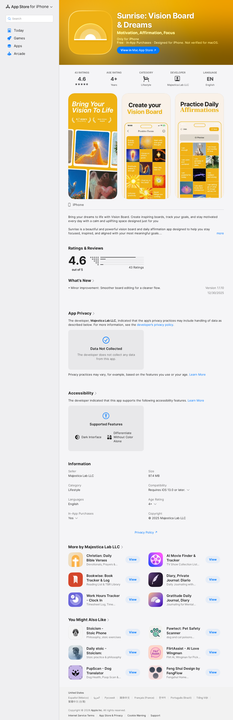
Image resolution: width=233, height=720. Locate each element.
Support (155, 715)
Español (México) (78, 698)
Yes (70, 518)
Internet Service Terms (81, 715)
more (220, 233)
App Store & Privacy (111, 715)
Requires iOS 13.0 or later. (166, 490)
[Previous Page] (64, 79)
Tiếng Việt (202, 698)
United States (76, 693)
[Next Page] (228, 79)
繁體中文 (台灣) (77, 701)
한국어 (162, 698)
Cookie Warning (136, 715)
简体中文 (125, 698)
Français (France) (144, 698)
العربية (97, 698)
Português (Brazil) (181, 698)
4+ (150, 504)
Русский (110, 698)
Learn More (197, 374)
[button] (29, 30)
